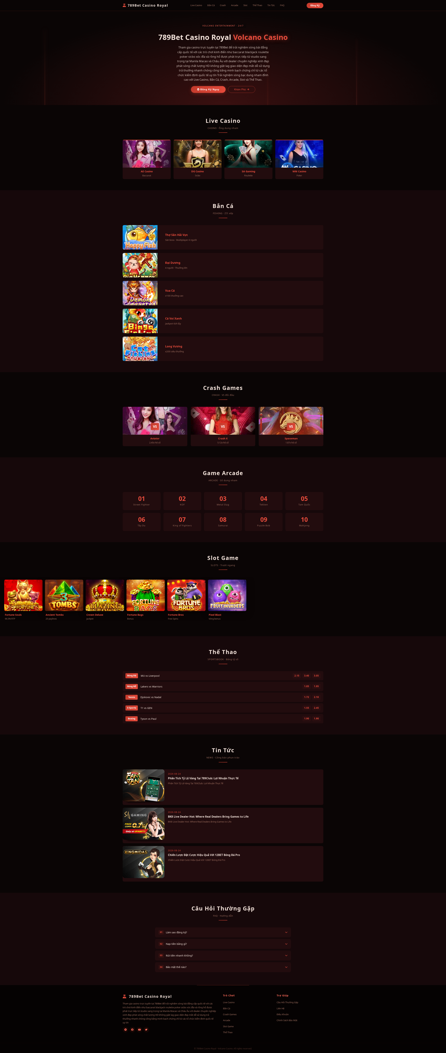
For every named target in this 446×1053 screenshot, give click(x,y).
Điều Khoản (283, 1014)
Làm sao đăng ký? (173, 932)
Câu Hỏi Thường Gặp (287, 1002)
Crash (223, 5)
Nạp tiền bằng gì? (173, 944)
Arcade (234, 5)
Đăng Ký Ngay (209, 89)
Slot (245, 5)
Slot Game (228, 1026)
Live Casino (196, 5)
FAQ (282, 5)
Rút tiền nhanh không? (176, 955)
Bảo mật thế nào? (173, 967)
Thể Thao (257, 5)
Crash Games (230, 1014)
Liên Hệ (280, 1008)
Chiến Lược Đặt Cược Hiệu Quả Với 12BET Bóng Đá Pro (204, 855)
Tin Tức (271, 5)
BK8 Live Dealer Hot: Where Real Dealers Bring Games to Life (208, 816)
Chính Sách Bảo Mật (287, 1020)
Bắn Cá (211, 5)
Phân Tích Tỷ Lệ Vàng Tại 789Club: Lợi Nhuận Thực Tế (203, 778)
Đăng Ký (315, 5)
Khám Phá (240, 89)
